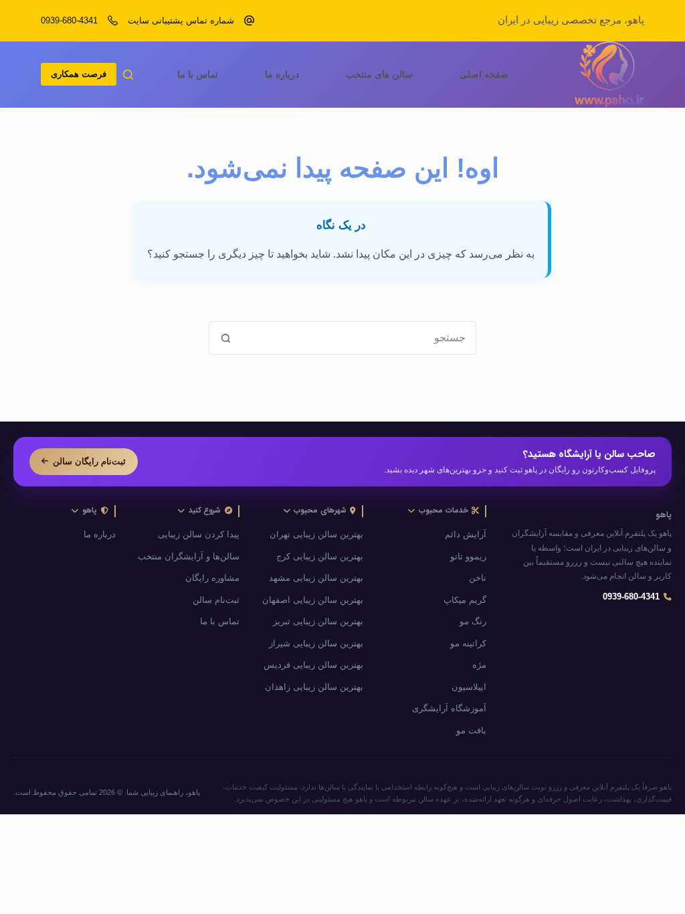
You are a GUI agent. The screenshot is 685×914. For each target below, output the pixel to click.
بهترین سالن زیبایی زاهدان (314, 687)
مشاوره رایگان (212, 578)
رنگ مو (473, 621)
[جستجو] (128, 75)
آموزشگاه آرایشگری (449, 708)
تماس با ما (197, 74)
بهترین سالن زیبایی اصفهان (312, 600)
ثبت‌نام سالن (216, 600)
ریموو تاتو (468, 556)
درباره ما (282, 74)
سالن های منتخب (379, 74)
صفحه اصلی (484, 74)
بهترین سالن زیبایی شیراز (316, 643)
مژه (479, 665)
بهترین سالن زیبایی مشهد (316, 578)
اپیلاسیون (469, 687)
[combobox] (358, 338)
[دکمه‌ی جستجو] (225, 338)
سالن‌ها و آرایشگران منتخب (188, 556)
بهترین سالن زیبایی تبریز (318, 621)
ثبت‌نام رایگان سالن (89, 461)
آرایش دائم (465, 534)
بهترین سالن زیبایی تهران (316, 534)
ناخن (477, 578)
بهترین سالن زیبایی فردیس (313, 665)
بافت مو (471, 730)
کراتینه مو (468, 643)
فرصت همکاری (78, 74)
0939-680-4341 (69, 20)
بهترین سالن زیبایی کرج (319, 556)
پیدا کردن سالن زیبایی (198, 534)
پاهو (664, 515)
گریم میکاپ (465, 600)
